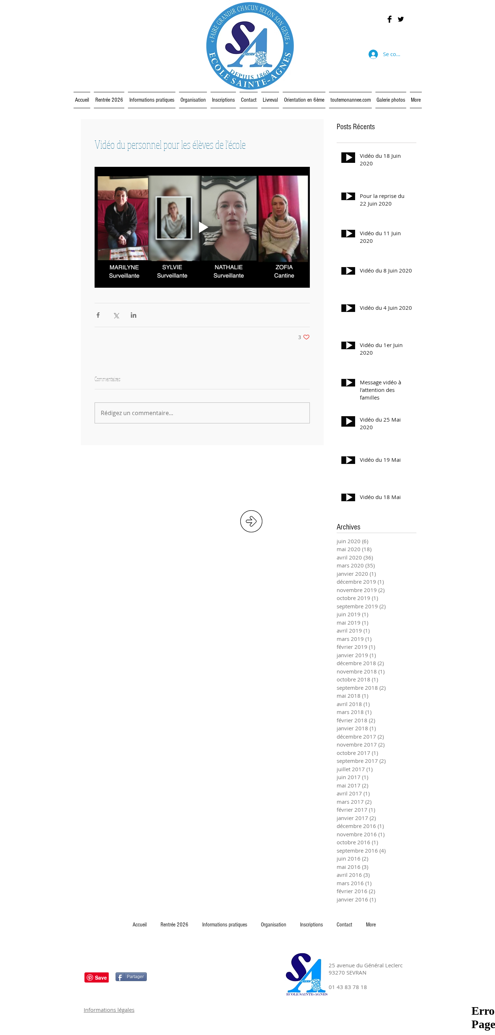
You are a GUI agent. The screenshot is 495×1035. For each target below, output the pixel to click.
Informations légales (109, 1009)
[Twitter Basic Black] (400, 19)
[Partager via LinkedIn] (133, 315)
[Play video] (202, 227)
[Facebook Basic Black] (389, 19)
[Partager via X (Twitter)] (115, 315)
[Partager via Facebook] (98, 315)
